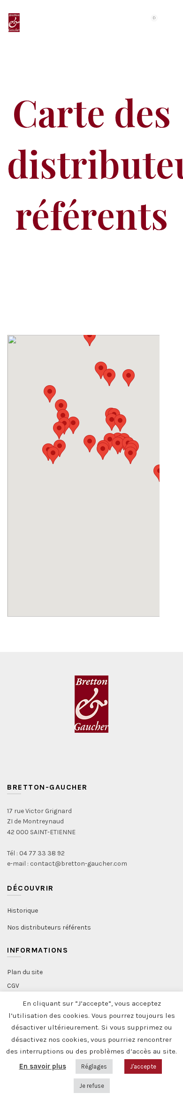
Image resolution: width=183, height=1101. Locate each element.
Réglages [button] (94, 1066)
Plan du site (25, 972)
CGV (13, 986)
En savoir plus (42, 1066)
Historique (22, 911)
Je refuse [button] (91, 1085)
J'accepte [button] (143, 1066)
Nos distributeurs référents (49, 927)
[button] (120, 423)
